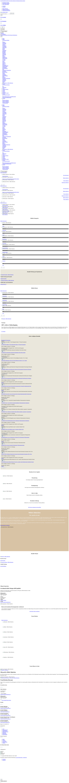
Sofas (3, 226)
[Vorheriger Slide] (1, 185)
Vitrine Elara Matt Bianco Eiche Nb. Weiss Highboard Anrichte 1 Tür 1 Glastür (14, 360)
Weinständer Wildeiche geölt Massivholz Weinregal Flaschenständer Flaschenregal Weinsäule (16, 369)
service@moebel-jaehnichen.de (5, 715)
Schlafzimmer (4, 300)
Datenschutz (4, 733)
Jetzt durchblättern (3, 566)
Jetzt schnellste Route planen (6, 700)
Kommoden (4, 243)
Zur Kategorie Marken (6, 84)
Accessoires (4, 741)
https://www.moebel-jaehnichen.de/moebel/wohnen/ (10, 178)
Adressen (11, 35)
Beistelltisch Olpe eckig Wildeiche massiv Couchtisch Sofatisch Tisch (12, 429)
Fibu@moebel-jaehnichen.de (5, 722)
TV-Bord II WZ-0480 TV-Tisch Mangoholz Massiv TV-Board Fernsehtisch (13, 344)
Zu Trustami (3, 331)
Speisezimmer (4, 304)
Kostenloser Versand (5, 2)
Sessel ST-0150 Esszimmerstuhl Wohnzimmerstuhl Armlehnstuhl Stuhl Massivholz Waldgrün (16, 378)
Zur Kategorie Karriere (6, 94)
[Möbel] (7, 149)
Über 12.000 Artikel (5, 4)
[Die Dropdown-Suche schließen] (13, 13)
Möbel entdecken (66, 191)
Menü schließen (4, 31)
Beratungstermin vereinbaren (5, 525)
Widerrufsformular (5, 731)
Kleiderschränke (5, 252)
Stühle (3, 256)
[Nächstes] (5, 467)
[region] (34, 404)
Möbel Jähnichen (5, 8)
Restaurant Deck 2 (3, 284)
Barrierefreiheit (4, 734)
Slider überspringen (3, 172)
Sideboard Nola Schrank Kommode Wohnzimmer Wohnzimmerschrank (12, 445)
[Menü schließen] (2, 41)
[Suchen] (11, 13)
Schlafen (3, 742)
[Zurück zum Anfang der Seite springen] (1, 780)
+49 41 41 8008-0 (3, 600)
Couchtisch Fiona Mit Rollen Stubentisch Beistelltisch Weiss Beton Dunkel (13, 352)
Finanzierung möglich (5, 3)
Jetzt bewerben (2, 560)
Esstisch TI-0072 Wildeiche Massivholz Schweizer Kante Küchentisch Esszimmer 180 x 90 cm (16, 454)
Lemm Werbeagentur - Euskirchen (21, 757)
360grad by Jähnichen (5, 9)
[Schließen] (0, 782)
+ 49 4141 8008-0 (6, 767)
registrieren (4, 34)
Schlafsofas (4, 230)
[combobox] (5, 13)
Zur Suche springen (12, 0)
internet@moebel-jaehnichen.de (5, 602)
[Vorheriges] (2, 467)
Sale (3, 265)
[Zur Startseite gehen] (4, 12)
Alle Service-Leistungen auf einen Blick (34, 507)
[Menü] (1, 36)
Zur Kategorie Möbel (5, 40)
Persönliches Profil (7, 35)
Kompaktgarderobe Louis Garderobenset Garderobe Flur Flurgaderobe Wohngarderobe (15, 437)
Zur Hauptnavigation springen (20, 0)
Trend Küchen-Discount (6, 10)
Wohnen (3, 740)
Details (2, 382)
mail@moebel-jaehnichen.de (4, 711)
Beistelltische (4, 239)
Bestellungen (15, 35)
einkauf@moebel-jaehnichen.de (5, 718)
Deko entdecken (66, 180)
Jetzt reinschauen (66, 175)
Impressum (4, 732)
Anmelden (2, 33)
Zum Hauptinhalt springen (4, 0)
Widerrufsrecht (4, 730)
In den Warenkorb (4, 398)
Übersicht (2, 35)
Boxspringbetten (5, 247)
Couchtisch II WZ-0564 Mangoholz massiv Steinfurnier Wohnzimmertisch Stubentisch (15, 420)
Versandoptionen (5, 729)
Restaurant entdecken (65, 182)
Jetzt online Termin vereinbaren (34, 611)
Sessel (3, 234)
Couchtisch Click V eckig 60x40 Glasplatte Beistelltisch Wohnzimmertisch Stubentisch (15, 402)
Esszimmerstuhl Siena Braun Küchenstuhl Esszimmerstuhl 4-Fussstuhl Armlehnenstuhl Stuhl (16, 386)
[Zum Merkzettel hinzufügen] (3, 343)
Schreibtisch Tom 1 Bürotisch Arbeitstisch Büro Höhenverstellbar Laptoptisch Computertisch (16, 411)
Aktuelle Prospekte (3, 278)
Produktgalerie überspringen (5, 340)
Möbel (3, 739)
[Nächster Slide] (4, 185)
